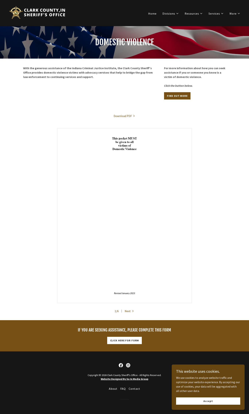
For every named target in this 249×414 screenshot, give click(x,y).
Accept (208, 400)
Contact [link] (134, 388)
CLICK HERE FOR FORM (124, 340)
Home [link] (152, 13)
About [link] (113, 388)
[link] (38, 12)
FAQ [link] (123, 388)
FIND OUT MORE (177, 95)
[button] (170, 13)
